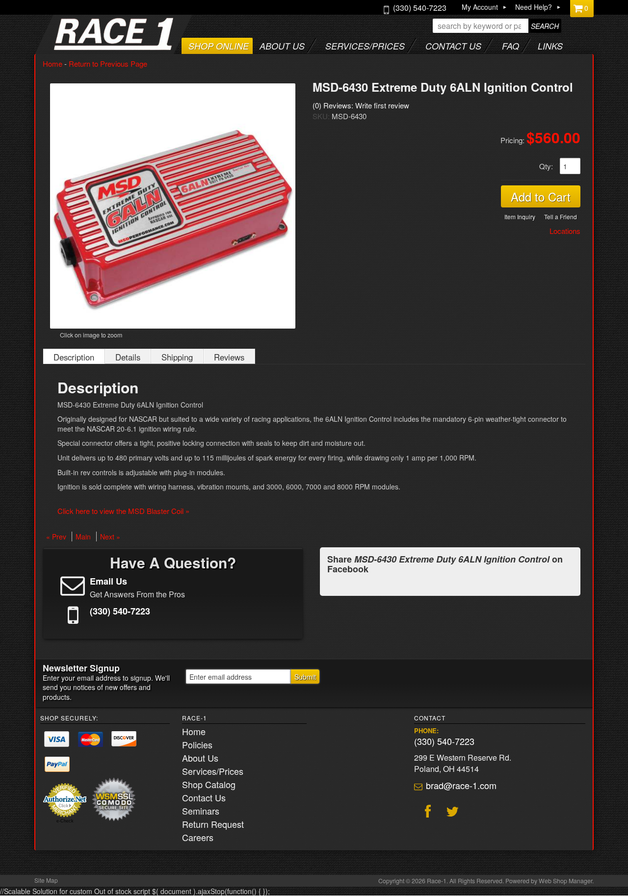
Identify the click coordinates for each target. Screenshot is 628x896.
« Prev (56, 536)
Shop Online (218, 46)
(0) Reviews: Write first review (361, 105)
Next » (110, 536)
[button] (497, 26)
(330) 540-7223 (444, 741)
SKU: (322, 116)
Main (83, 536)
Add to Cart (541, 196)
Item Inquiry (519, 216)
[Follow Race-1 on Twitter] (451, 812)
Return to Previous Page (108, 63)
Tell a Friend (560, 216)
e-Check (65, 821)
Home (52, 63)
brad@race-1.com (461, 785)
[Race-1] (94, 47)
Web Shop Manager (565, 880)
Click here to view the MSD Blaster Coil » (123, 511)
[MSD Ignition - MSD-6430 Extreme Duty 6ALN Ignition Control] (172, 206)
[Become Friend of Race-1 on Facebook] (426, 812)
